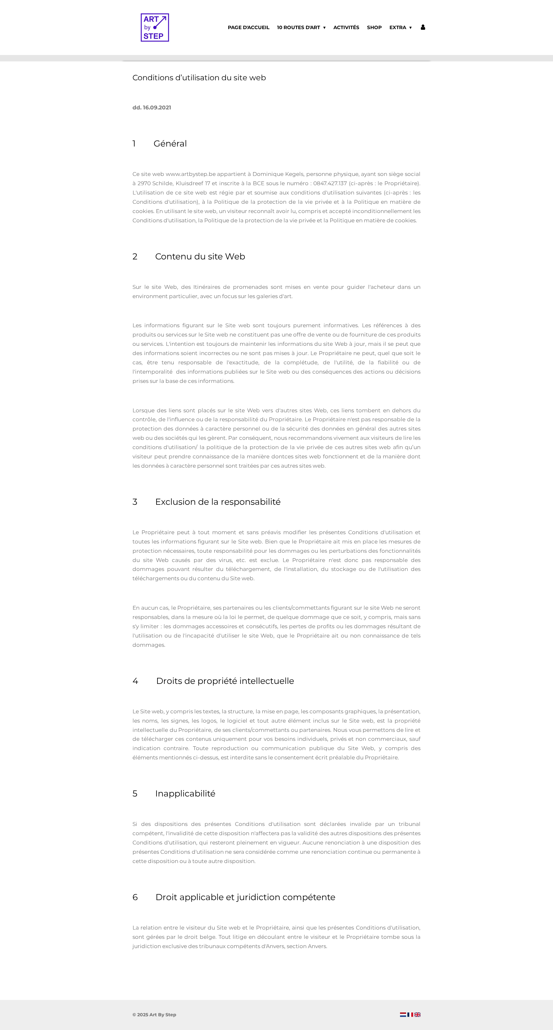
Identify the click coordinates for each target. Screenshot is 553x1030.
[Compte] (423, 27)
